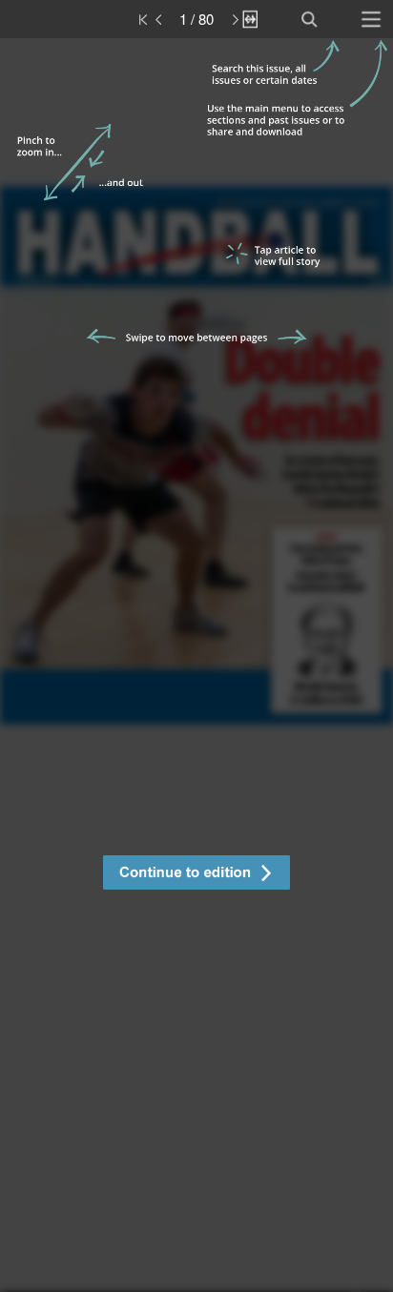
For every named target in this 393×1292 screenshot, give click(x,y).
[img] (196, 665)
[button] (196, 874)
